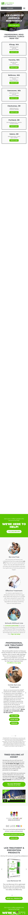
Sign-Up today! (15, 634)
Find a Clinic (10, 8)
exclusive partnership (12, 625)
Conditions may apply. (14, 663)
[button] (24, 8)
